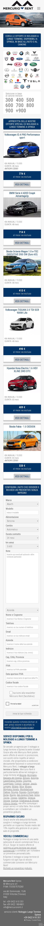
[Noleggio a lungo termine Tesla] (31, 81)
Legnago (7, 786)
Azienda (9, 640)
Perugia (14, 792)
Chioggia (27, 780)
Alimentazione (12, 517)
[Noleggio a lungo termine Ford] (19, 59)
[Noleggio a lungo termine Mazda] (20, 70)
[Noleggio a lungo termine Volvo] (28, 87)
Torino (6, 797)
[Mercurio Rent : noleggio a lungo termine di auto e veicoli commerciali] (18, 2)
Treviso (13, 797)
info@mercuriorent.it (13, 907)
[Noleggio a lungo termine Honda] (28, 59)
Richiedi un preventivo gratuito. (17, 868)
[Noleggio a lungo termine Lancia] (25, 64)
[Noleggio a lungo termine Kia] (18, 64)
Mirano (28, 786)
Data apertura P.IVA (14, 674)
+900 (21, 110)
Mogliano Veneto (11, 789)
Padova (6, 792)
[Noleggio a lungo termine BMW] (21, 53)
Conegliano (8, 783)
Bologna (34, 777)
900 (9, 110)
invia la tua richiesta (22, 713)
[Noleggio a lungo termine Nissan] (7, 75)
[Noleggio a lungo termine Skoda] (6, 81)
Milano (15, 786)
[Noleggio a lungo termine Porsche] (26, 75)
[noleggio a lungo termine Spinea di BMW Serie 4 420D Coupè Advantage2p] (22, 198)
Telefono (10, 623)
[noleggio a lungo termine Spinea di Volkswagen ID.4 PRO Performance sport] (22, 140)
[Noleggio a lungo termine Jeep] (9, 64)
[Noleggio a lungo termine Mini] (35, 70)
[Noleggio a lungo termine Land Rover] (33, 64)
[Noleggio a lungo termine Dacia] (6, 59)
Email (8, 631)
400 (20, 100)
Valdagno (22, 797)
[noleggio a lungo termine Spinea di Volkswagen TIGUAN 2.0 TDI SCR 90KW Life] (22, 315)
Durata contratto (13, 534)
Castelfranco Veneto (12, 780)
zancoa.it (41, 925)
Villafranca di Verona (29, 800)
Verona (6, 800)
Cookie (34, 920)
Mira (21, 786)
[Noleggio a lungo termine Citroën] (27, 53)
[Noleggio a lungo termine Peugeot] (19, 75)
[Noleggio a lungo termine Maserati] (14, 70)
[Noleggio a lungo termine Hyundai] (36, 59)
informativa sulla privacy (22, 727)
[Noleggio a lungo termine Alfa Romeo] (8, 53)
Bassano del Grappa (12, 777)
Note (8, 551)
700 (20, 105)
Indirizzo (9, 648)
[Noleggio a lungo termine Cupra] (34, 53)
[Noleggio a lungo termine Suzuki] (17, 81)
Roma (6, 795)
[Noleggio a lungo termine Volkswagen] (22, 87)
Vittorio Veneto (10, 803)
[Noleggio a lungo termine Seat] (37, 75)
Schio (37, 795)
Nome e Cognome (14, 614)
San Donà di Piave (25, 795)
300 (9, 100)
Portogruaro (33, 792)
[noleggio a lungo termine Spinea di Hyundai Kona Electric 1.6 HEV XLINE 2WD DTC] (22, 374)
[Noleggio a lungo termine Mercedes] (26, 70)
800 (30, 105)
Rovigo (13, 795)
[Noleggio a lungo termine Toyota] (16, 87)
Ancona (22, 775)
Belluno (26, 777)
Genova (26, 783)
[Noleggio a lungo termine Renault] (31, 75)
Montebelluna (26, 789)
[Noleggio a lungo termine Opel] (13, 75)
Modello (9, 508)
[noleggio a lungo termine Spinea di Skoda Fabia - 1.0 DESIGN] (22, 432)
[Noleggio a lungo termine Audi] (15, 53)
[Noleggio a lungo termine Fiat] (12, 59)
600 (9, 105)
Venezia (31, 797)
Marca (8, 500)
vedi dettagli (22, 184)
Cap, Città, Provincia (15, 657)
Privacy (28, 920)
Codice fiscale (12, 682)
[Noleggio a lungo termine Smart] (11, 81)
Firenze (18, 783)
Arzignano (32, 775)
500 (30, 100)
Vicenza (14, 800)
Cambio (9, 525)
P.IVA (8, 665)
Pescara (22, 792)
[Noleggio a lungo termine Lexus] (7, 70)
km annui (10, 542)
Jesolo (34, 783)
